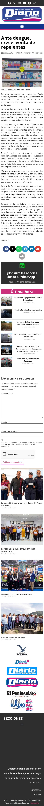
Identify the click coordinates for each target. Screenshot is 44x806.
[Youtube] (25, 3)
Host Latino (34, 803)
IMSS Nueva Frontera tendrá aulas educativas (28, 335)
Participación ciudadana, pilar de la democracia (18, 550)
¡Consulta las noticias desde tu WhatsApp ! (22, 275)
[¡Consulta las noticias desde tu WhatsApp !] (22, 266)
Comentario (7, 393)
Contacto (36, 794)
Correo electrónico (10, 431)
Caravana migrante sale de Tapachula (28, 359)
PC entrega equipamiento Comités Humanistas (28, 299)
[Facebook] (9, 3)
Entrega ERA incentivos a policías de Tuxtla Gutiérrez (22, 504)
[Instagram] (19, 3)
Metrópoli (39, 53)
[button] (22, 26)
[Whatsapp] (35, 3)
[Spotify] (30, 3)
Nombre (5, 422)
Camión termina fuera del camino (28, 310)
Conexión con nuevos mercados (16, 594)
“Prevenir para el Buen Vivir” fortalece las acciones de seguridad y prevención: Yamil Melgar (28, 348)
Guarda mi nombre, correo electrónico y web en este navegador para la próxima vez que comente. (21, 444)
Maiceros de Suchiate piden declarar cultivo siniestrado (28, 323)
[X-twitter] (14, 3)
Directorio (36, 790)
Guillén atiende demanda (13, 637)
